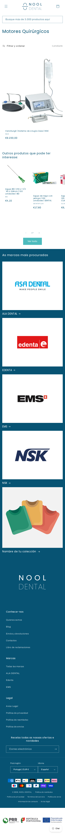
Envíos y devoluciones (17, 634)
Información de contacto (28, 801)
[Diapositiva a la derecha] (39, 233)
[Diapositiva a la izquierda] (26, 233)
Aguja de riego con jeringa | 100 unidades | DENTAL (43, 198)
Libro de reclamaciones (18, 647)
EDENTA (7, 370)
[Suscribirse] (55, 749)
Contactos (11, 640)
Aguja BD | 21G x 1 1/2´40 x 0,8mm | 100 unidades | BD (15, 191)
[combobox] (32, 19)
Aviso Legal (12, 706)
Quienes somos (14, 620)
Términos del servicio (36, 797)
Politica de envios (15, 727)
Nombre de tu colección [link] (19, 551)
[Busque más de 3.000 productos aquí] (59, 19)
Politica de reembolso (17, 720)
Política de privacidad (17, 713)
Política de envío (54, 797)
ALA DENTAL (9, 313)
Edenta (9, 680)
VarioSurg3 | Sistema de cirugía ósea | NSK (27, 131)
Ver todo (32, 241)
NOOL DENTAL (25, 792)
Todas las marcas (15, 666)
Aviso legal (45, 801)
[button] (6, 6)
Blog (8, 627)
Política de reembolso (44, 792)
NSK (4, 483)
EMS (4, 426)
